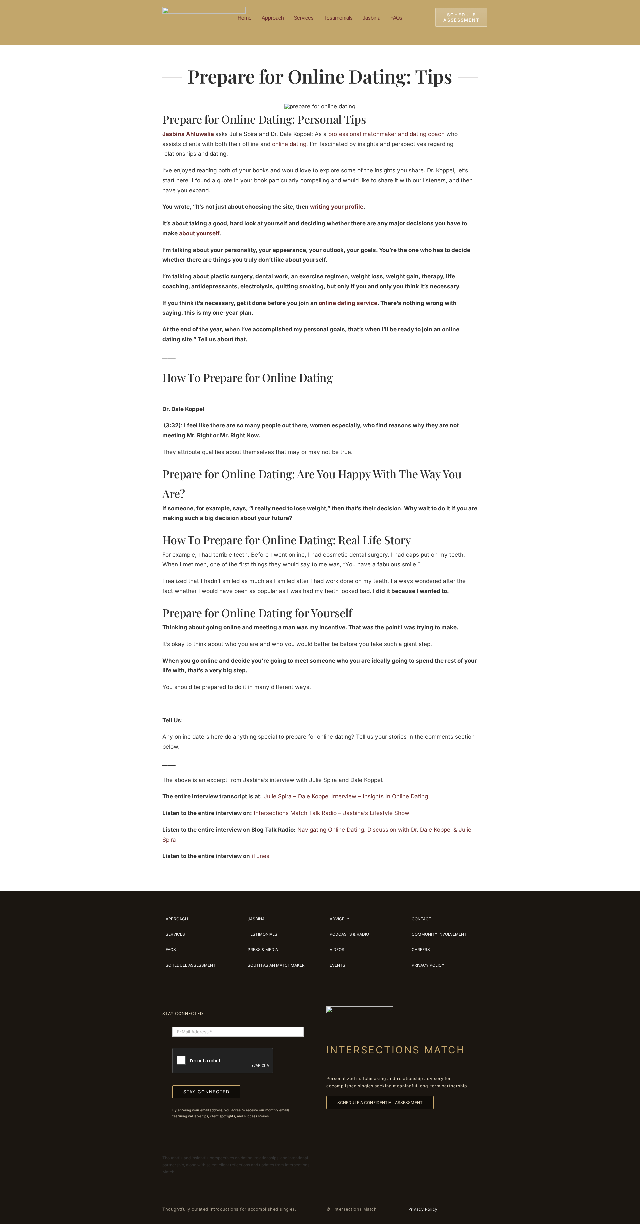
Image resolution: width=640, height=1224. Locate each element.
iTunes (260, 856)
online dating (289, 144)
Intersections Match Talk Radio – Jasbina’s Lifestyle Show (331, 813)
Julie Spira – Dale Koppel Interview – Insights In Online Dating (346, 796)
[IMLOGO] (204, 9)
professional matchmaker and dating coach (386, 134)
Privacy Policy (423, 1209)
